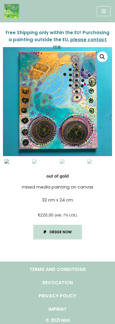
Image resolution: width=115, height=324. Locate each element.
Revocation (57, 283)
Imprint (57, 309)
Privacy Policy (57, 296)
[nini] (11, 11)
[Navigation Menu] (104, 11)
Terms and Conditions (57, 269)
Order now (60, 231)
